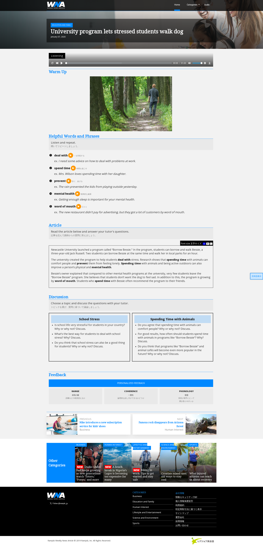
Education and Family (143, 501)
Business (137, 496)
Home (177, 4)
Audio (207, 4)
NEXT (180, 419)
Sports (136, 523)
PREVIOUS (85, 419)
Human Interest (141, 507)
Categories (192, 4)
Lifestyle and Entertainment (147, 512)
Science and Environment (145, 517)
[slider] (118, 63)
